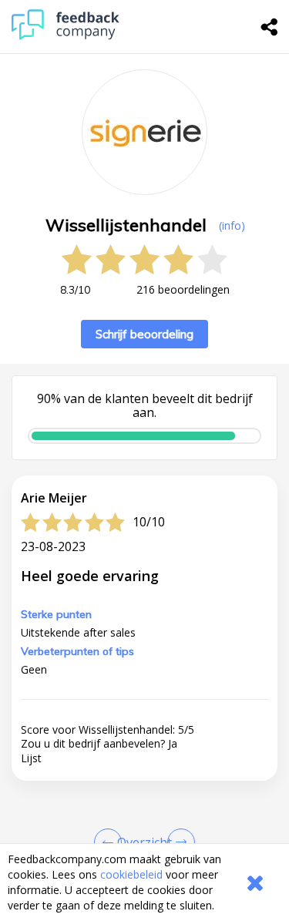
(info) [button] (232, 225)
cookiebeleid (131, 874)
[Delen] (270, 27)
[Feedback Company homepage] (65, 35)
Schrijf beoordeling (144, 334)
